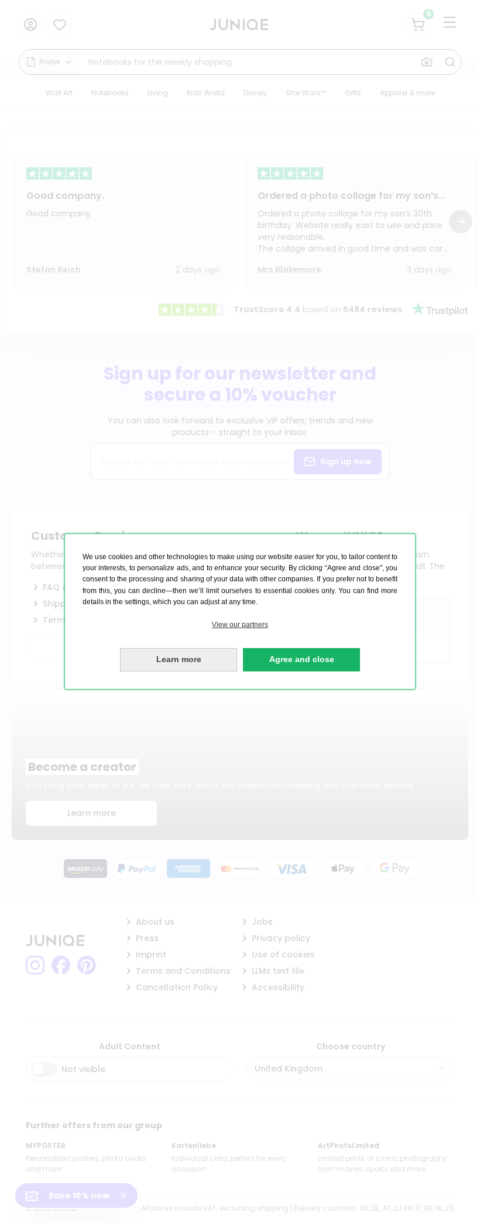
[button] (240, 625)
